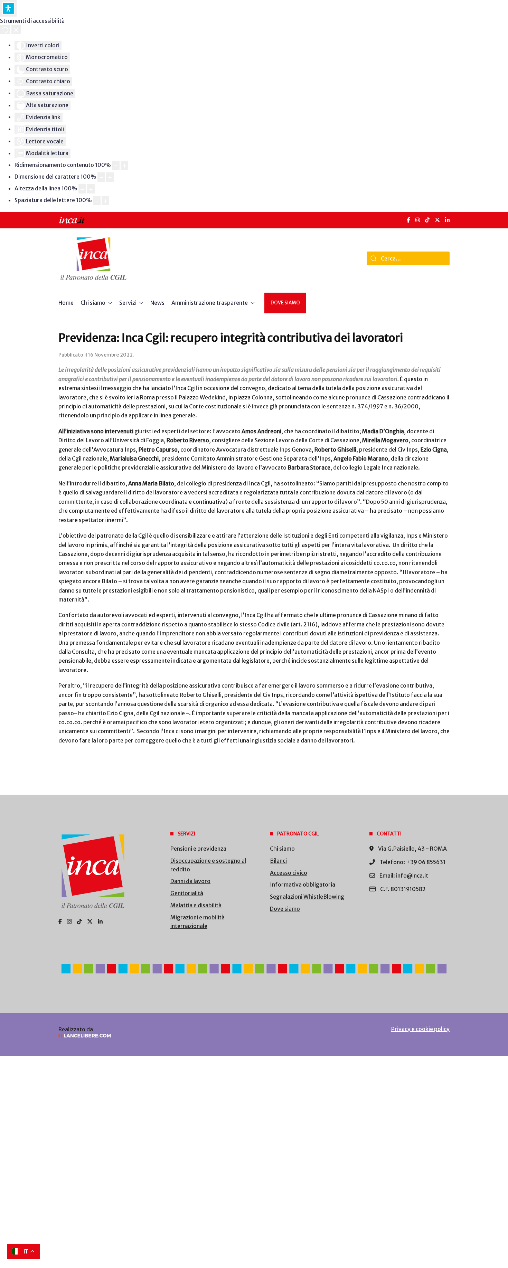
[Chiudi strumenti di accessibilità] (16, 29)
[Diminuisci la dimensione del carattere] (101, 177)
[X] (437, 220)
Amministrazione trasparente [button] (209, 302)
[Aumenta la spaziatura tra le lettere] (105, 201)
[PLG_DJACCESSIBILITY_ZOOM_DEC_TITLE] (116, 165)
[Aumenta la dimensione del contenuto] (124, 165)
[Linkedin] (100, 921)
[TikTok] (427, 220)
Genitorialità (186, 893)
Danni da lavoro (190, 881)
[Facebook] (408, 220)
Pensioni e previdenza (198, 848)
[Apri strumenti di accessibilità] (8, 8)
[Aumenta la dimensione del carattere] (110, 177)
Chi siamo (282, 848)
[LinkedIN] (447, 220)
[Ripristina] (5, 29)
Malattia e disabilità (196, 905)
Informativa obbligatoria (302, 884)
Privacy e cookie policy (420, 1028)
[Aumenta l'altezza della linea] (91, 188)
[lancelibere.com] (150, 1036)
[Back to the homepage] (93, 258)
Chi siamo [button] (93, 302)
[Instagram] (417, 220)
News (157, 302)
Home (66, 302)
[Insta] (69, 921)
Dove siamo (285, 303)
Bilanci (278, 860)
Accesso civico (288, 872)
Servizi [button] (128, 302)
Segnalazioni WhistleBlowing (307, 896)
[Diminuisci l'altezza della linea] (82, 188)
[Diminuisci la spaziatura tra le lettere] (97, 201)
